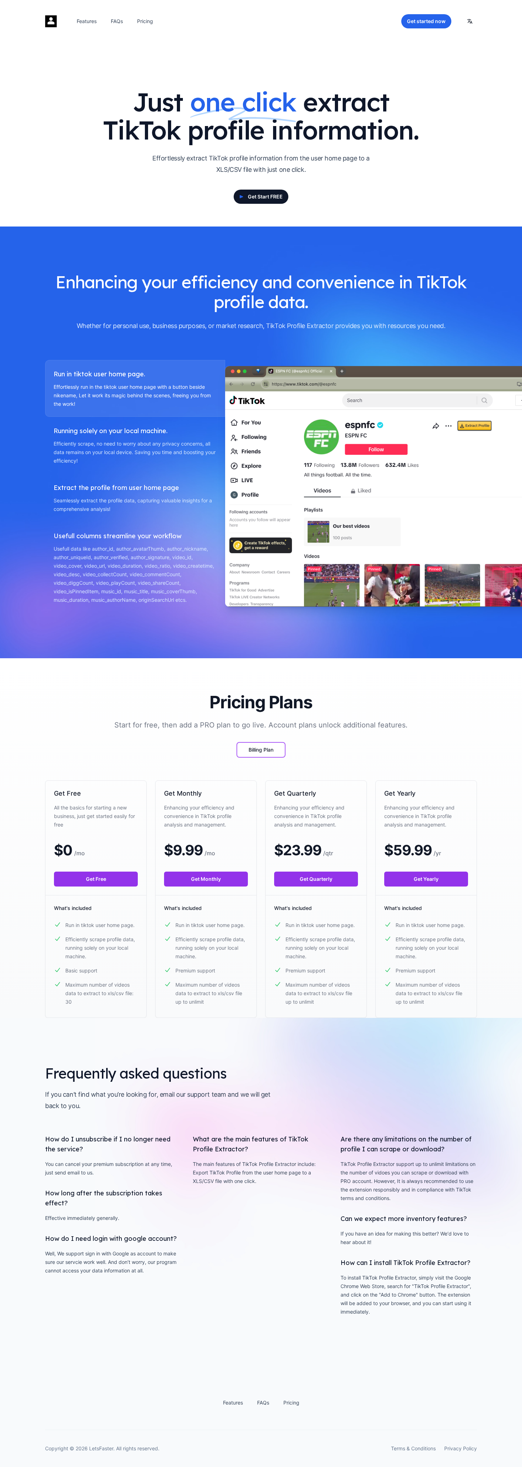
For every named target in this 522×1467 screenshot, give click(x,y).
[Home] (51, 21)
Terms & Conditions (413, 1448)
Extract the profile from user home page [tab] (116, 488)
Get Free (96, 879)
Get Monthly (206, 879)
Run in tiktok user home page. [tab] (99, 374)
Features (87, 21)
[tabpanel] (351, 486)
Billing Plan (261, 750)
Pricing (145, 21)
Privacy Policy (460, 1448)
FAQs (117, 21)
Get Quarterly (316, 879)
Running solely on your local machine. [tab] (111, 431)
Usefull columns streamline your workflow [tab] (117, 536)
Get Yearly (426, 879)
